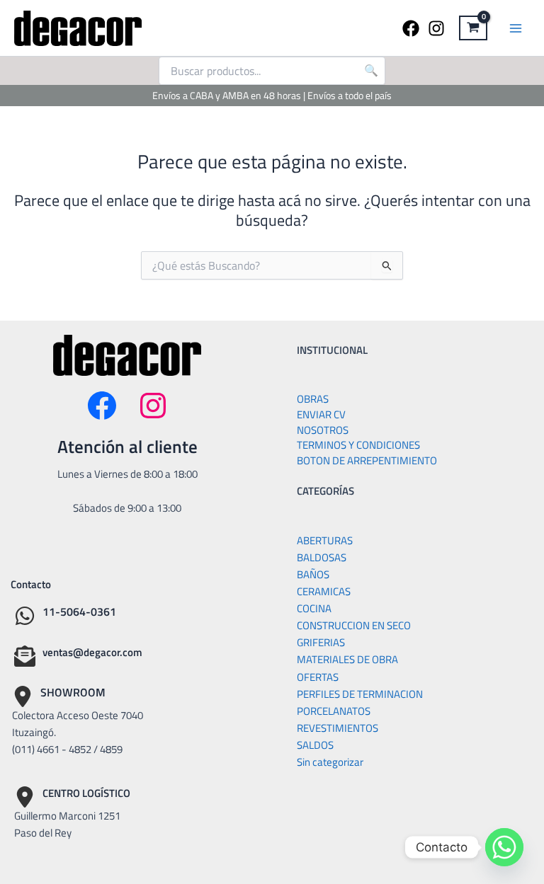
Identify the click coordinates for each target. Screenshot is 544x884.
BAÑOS (313, 574)
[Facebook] (410, 28)
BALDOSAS (321, 557)
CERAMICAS (324, 591)
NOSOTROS (322, 430)
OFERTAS (318, 677)
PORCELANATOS (333, 711)
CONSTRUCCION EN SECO (354, 625)
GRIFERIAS (321, 642)
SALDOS (315, 745)
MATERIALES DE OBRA (347, 659)
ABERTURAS (325, 540)
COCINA (314, 608)
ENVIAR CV (321, 414)
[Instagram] (436, 28)
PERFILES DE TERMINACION (360, 694)
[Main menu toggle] (516, 27)
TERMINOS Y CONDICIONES (358, 445)
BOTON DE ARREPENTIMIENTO (367, 460)
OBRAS (313, 399)
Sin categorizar (330, 762)
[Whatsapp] (504, 847)
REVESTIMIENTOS (337, 728)
